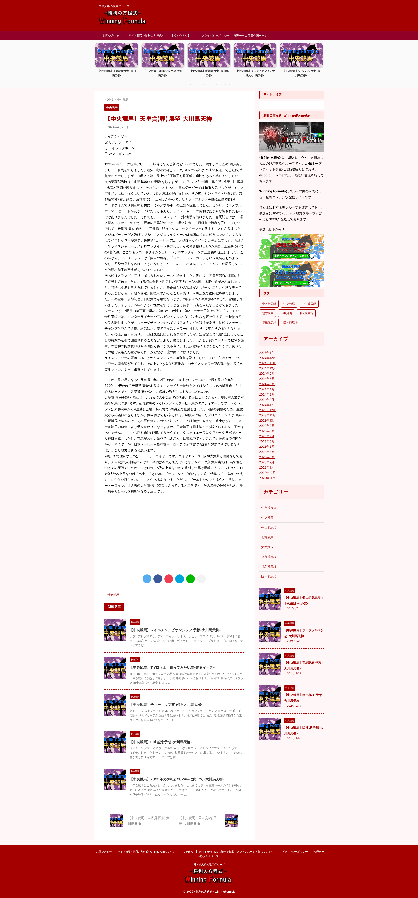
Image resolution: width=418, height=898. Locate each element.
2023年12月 (267, 410)
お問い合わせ (111, 35)
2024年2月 (266, 399)
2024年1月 (266, 405)
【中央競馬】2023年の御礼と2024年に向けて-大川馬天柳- (177, 779)
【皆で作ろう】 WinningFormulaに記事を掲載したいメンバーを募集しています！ (181, 37)
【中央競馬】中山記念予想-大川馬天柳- (161, 742)
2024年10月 (267, 368)
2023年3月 (267, 457)
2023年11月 (267, 415)
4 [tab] (203, 84)
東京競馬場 (306, 313)
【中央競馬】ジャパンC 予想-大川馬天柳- (255, 73)
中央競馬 (113, 594)
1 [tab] (190, 84)
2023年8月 (267, 431)
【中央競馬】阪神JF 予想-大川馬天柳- (162, 73)
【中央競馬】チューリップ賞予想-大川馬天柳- (166, 704)
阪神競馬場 (290, 322)
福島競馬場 (269, 322)
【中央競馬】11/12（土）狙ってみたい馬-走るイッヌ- (172, 667)
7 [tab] (216, 84)
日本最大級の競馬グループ (209, 864)
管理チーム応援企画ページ (250, 35)
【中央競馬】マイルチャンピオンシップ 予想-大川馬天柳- (175, 630)
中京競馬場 (269, 303)
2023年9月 (267, 425)
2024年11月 (267, 363)
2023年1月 (266, 467)
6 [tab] (212, 84)
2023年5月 (267, 446)
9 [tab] (225, 84)
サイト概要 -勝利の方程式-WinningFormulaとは (145, 37)
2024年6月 (267, 379)
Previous (99, 63)
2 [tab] (195, 84)
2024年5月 (267, 384)
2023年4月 (267, 452)
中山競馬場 (309, 303)
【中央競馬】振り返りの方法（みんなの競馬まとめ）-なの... (301, 73)
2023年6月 (267, 441)
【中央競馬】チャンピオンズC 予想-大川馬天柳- (209, 73)
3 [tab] (199, 84)
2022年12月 (267, 472)
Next (319, 63)
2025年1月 (266, 352)
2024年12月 (267, 358)
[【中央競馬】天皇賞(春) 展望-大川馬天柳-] (179, 578)
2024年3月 (267, 394)
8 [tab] (221, 84)
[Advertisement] (174, 533)
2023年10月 (267, 420)
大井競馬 (286, 313)
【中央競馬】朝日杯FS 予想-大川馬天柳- (116, 73)
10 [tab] (230, 84)
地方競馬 (267, 313)
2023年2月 (266, 462)
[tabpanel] (116, 61)
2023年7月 (266, 436)
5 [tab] (208, 84)
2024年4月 (267, 389)
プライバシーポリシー (215, 35)
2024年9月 (267, 373)
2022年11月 (267, 478)
